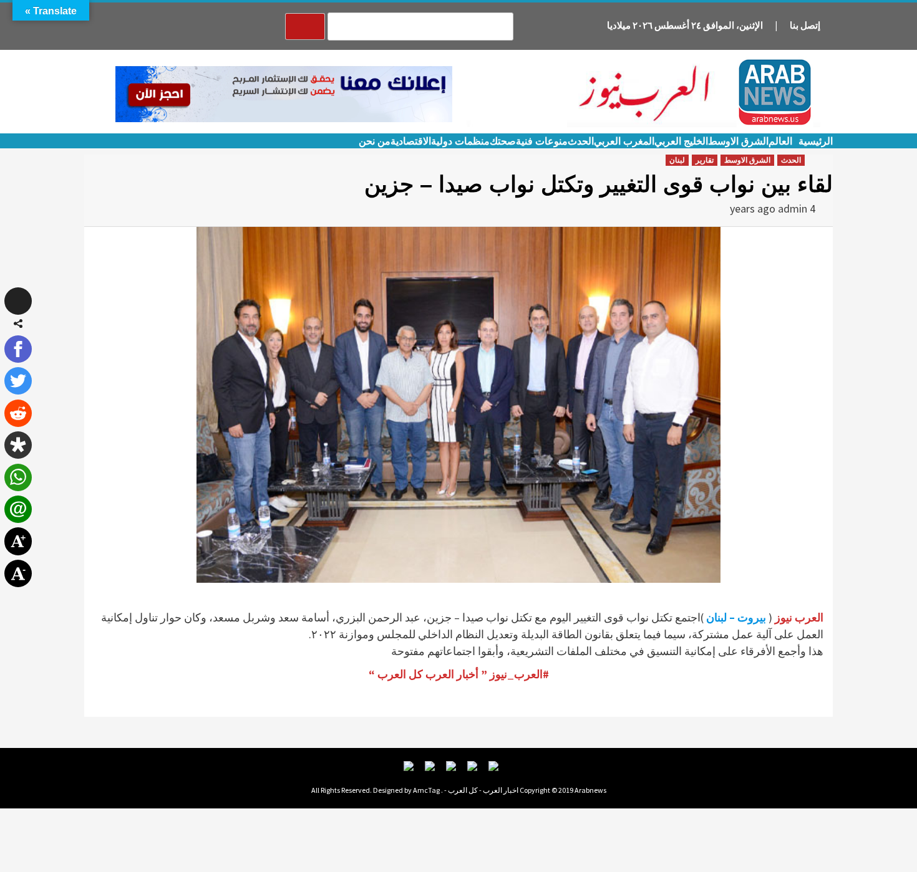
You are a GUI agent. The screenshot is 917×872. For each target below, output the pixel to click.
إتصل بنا (805, 25)
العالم (780, 141)
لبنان (677, 160)
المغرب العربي (624, 141)
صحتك (503, 141)
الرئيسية (815, 141)
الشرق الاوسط (738, 141)
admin (792, 208)
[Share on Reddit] (18, 413)
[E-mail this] (18, 509)
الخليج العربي (681, 141)
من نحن (375, 141)
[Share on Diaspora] (18, 445)
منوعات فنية (542, 141)
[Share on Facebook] (18, 349)
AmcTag (426, 790)
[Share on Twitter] (18, 381)
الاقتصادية (411, 141)
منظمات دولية (460, 141)
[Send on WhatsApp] (18, 477)
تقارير (705, 160)
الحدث (581, 141)
